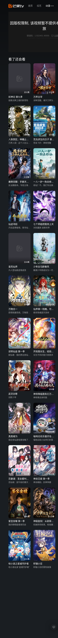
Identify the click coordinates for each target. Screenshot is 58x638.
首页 (30, 6)
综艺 (39, 6)
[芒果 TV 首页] (16, 6)
